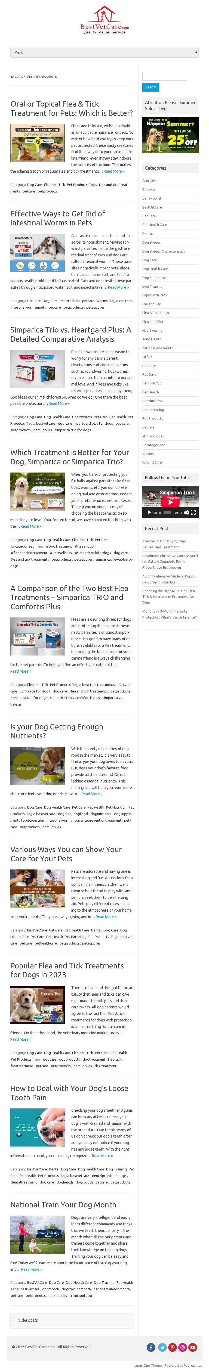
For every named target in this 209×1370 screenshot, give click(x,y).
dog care (65, 423)
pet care (122, 423)
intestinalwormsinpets (28, 307)
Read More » (114, 171)
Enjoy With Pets (154, 295)
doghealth (65, 1182)
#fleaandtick (85, 546)
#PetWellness (61, 553)
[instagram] (182, 1350)
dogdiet (64, 814)
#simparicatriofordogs (93, 553)
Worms (102, 301)
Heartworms (82, 417)
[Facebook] (151, 1350)
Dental (96, 930)
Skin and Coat (153, 436)
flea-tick (114, 1059)
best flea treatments (98, 684)
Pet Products (77, 185)
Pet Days (149, 374)
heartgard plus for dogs (94, 423)
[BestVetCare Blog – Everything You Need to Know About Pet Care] (104, 33)
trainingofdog (81, 1295)
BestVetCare (37, 930)
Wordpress (193, 1365)
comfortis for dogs (35, 691)
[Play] (149, 512)
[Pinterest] (172, 1350)
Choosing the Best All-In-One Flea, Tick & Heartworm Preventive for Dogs (169, 596)
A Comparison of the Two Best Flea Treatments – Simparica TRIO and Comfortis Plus (69, 597)
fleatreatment (22, 1066)
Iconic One (142, 1365)
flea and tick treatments (30, 559)
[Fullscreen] (193, 512)
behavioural (151, 198)
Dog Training (116, 1169)
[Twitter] (162, 1350)
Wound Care (152, 462)
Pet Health (117, 417)
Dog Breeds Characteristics (163, 251)
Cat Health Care (76, 930)
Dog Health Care (57, 417)
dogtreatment (94, 1059)
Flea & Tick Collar (156, 313)
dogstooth (84, 1182)
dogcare (49, 1059)
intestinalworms (59, 820)
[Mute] (186, 512)
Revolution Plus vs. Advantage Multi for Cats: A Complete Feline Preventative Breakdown (170, 561)
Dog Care (34, 185)
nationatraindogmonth (112, 1289)
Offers (147, 357)
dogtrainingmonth (76, 1289)
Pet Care (100, 417)
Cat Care (34, 301)
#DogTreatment (59, 546)
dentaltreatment (24, 1182)
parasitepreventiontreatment (98, 820)
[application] (170, 502)
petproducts (48, 191)
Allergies (149, 180)
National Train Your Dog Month (63, 1204)
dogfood (80, 814)
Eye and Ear (151, 304)
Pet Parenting (76, 937)
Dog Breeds (151, 242)
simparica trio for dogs (73, 430)
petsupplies (95, 307)
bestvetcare (45, 423)
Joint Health (151, 339)
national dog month (157, 348)
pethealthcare (46, 943)
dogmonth (50, 1289)
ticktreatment (105, 1066)
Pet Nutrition (116, 807)
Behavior (149, 189)
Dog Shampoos (154, 277)
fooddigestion (32, 820)
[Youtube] (192, 1350)
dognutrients (101, 814)
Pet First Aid (152, 383)
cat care (125, 301)
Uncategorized (23, 546)
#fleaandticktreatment (29, 553)
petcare (29, 191)
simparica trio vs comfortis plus (75, 698)
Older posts (25, 1320)
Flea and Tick (54, 185)
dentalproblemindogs (109, 1176)
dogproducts (69, 1059)
